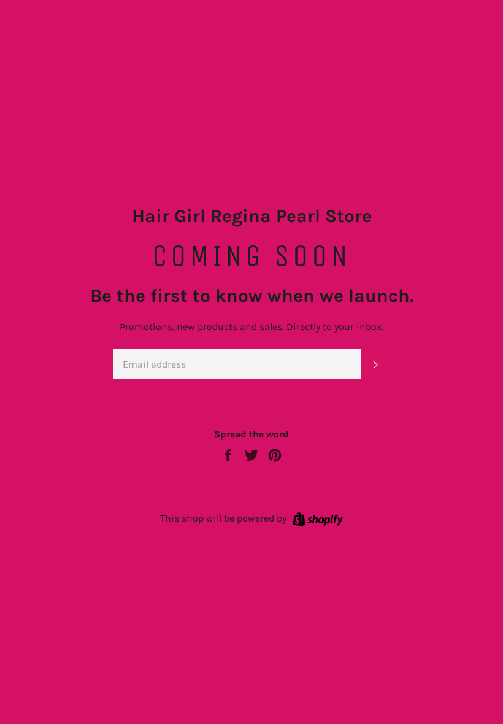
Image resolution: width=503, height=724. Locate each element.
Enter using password (441, 19)
